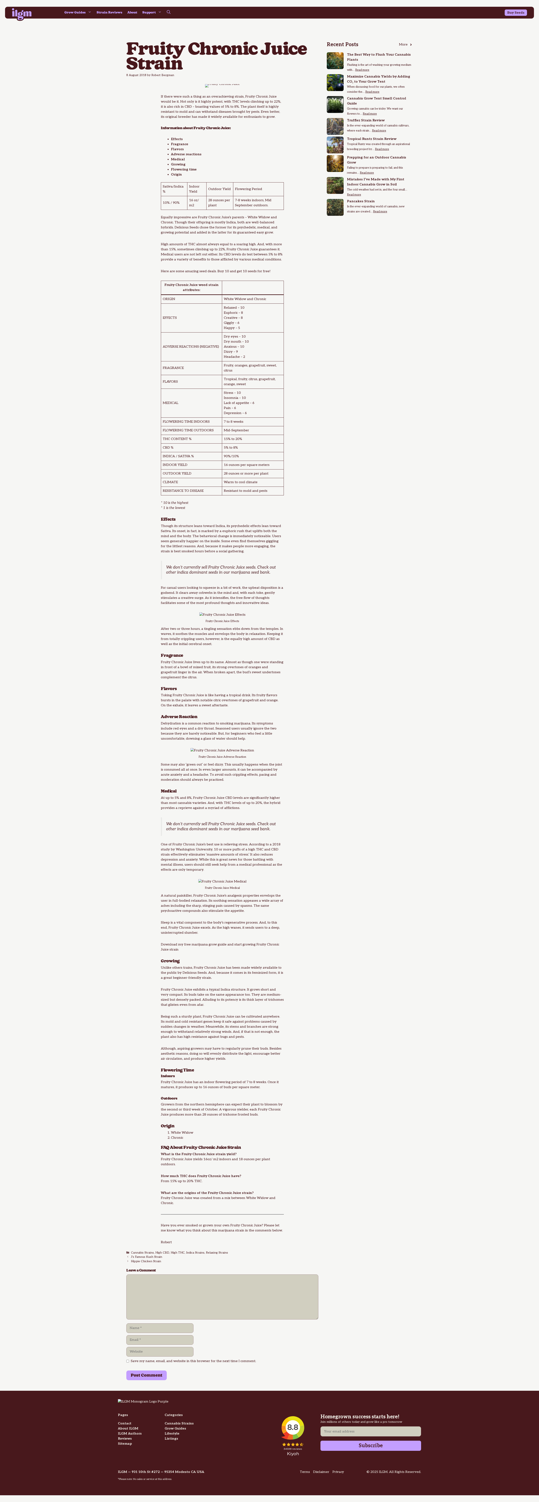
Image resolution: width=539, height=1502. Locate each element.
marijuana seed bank (250, 572)
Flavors (177, 149)
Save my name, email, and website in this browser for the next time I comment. (193, 1361)
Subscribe (371, 1446)
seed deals (207, 271)
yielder (242, 1110)
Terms (305, 1472)
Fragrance (179, 144)
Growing (178, 164)
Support (149, 13)
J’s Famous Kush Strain (146, 1257)
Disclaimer (321, 1472)
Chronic (167, 222)
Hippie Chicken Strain (146, 1261)
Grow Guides (75, 13)
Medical (178, 159)
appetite (237, 911)
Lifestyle (172, 1434)
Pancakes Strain (361, 201)
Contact (124, 1424)
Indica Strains (195, 1252)
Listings (171, 1439)
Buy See (513, 13)
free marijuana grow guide (205, 945)
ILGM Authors (130, 1434)
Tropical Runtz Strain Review (371, 139)
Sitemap (125, 1444)
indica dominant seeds (197, 572)
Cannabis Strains (142, 1252)
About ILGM (128, 1429)
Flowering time (184, 170)
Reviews (125, 1439)
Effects (177, 139)
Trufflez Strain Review (366, 120)
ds (522, 13)
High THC (178, 1252)
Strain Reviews (109, 13)
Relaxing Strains (217, 1252)
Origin (176, 175)
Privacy (338, 1472)
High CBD (162, 1252)
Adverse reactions (186, 154)
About (132, 13)
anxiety (192, 860)
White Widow (259, 217)
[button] (168, 12)
